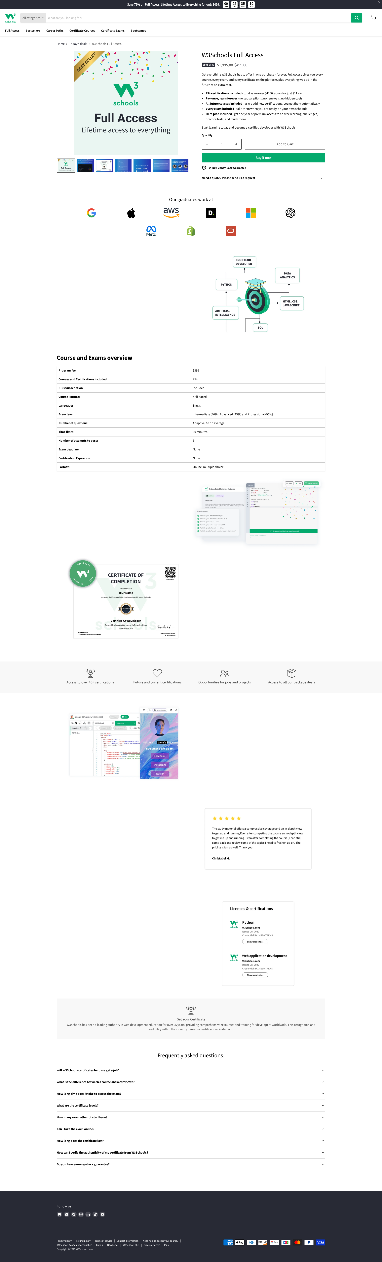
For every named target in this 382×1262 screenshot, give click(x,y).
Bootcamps (138, 31)
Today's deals (78, 44)
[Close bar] (379, 2)
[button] (66, 165)
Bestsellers (32, 31)
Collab (99, 1245)
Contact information (127, 1241)
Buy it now (264, 157)
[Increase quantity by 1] (236, 144)
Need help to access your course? (160, 1241)
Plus (166, 1245)
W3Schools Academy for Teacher (74, 1245)
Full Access (12, 31)
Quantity (207, 135)
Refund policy (83, 1241)
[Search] (356, 18)
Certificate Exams (113, 31)
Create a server (152, 1245)
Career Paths (54, 31)
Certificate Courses (82, 31)
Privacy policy (64, 1241)
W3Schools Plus (131, 1245)
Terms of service (103, 1241)
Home (61, 44)
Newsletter (112, 1245)
